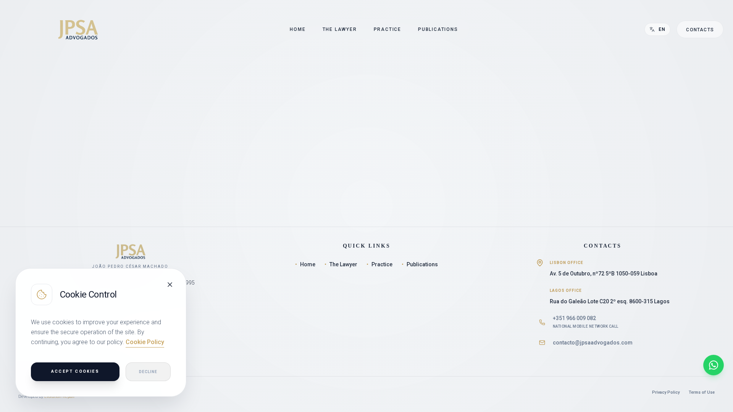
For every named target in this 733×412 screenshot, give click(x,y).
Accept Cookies (75, 371)
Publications (420, 264)
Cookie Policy (145, 342)
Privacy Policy (666, 392)
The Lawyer (341, 264)
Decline (148, 372)
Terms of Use (702, 392)
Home (305, 264)
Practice (379, 264)
